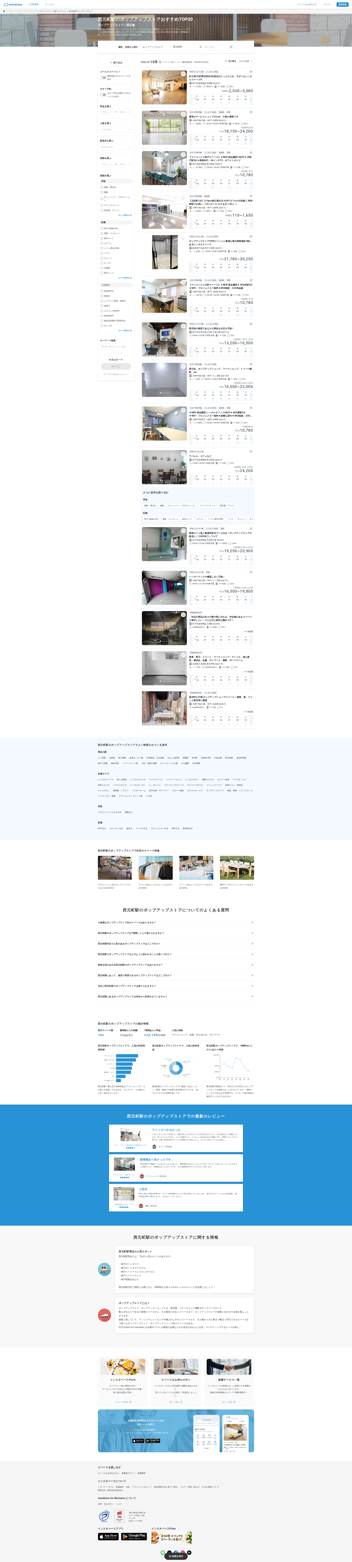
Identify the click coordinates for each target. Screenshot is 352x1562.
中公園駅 (185, 763)
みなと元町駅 (173, 758)
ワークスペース (156, 779)
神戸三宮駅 (103, 763)
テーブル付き (142, 828)
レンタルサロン (192, 779)
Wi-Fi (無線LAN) (151, 519)
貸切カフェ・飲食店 (234, 785)
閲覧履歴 (35, 4)
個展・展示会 (150, 505)
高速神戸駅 (206, 758)
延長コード (187, 519)
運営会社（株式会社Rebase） (111, 1490)
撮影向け (129, 812)
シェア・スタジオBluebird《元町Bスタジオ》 (130, 1175)
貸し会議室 (122, 779)
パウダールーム (139, 790)
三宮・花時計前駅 (149, 763)
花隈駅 (186, 758)
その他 (149, 796)
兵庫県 (41, 11)
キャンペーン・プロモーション (182, 505)
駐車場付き (188, 828)
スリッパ (241, 519)
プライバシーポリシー (142, 1487)
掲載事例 (141, 1473)
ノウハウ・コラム (106, 1487)
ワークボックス (239, 779)
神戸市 (48, 11)
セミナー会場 (223, 779)
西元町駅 (229, 758)
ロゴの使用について (210, 1487)
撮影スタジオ (208, 779)
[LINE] (163, 1552)
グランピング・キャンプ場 (131, 796)
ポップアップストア (28, 11)
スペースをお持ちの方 (307, 4)
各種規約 (120, 1487)
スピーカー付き (116, 828)
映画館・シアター (121, 790)
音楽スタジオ (104, 785)
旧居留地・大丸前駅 (155, 758)
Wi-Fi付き (102, 828)
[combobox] (187, 47)
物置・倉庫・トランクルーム (240, 790)
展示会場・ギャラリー (159, 790)
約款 (128, 1487)
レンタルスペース (106, 779)
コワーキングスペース (174, 785)
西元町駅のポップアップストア (81, 11)
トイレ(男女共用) (215, 519)
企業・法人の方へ (106, 1504)
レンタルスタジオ (138, 779)
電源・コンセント (170, 519)
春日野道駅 (241, 758)
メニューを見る (121, 1402)
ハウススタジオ (120, 785)
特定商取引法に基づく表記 (166, 1487)
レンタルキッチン (138, 785)
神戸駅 (195, 758)
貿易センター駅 (136, 758)
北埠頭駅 (196, 763)
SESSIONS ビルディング (124, 1145)
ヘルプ (51, 4)
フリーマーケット (208, 505)
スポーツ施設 (178, 790)
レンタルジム (155, 785)
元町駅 (112, 758)
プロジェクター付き (160, 828)
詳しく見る (174, 1402)
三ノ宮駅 (102, 758)
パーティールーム (174, 779)
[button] (176, 924)
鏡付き (129, 828)
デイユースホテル (195, 785)
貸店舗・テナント (227, 505)
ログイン (328, 4)
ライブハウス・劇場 (107, 796)
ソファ (230, 519)
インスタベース (12, 11)
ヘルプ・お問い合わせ (189, 1487)
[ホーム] (13, 4)
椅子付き (176, 828)
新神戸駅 (115, 763)
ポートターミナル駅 (169, 763)
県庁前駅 (122, 758)
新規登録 (342, 4)
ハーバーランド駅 (130, 763)
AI (251, 72)
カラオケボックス (195, 790)
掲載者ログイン (128, 1473)
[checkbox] (102, 187)
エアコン (200, 519)
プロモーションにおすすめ (110, 812)
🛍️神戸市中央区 (60, 11)
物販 (162, 505)
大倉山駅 (218, 758)
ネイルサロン (104, 790)
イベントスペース (214, 785)
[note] (189, 1552)
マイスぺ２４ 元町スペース (124, 1204)
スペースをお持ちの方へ (108, 1473)
